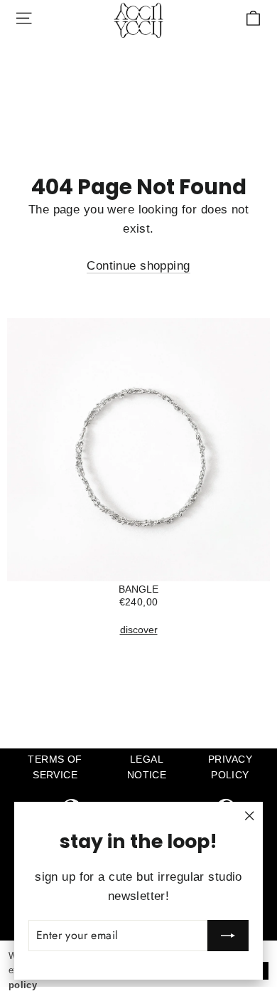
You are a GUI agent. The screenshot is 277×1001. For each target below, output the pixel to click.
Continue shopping (138, 265)
